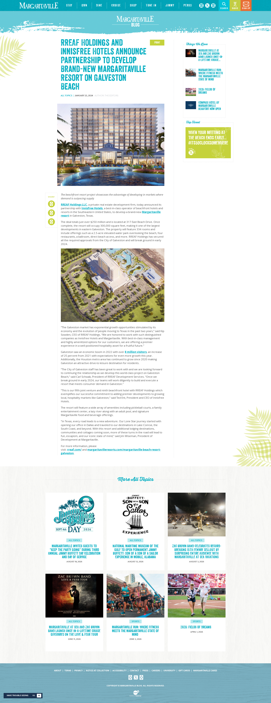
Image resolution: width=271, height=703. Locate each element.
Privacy (78, 671)
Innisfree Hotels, (92, 208)
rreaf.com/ (74, 449)
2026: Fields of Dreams (206, 91)
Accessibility (119, 671)
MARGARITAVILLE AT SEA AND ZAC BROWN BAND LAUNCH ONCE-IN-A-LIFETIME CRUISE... (210, 55)
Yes (33, 695)
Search (224, 8)
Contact (134, 671)
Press (145, 671)
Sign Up (246, 8)
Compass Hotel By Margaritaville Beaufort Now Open (209, 106)
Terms (67, 671)
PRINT (157, 42)
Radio (235, 8)
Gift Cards (184, 671)
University (169, 671)
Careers (155, 671)
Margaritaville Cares (205, 671)
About (57, 671)
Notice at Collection (97, 671)
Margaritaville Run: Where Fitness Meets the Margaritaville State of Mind (210, 75)
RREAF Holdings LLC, (74, 204)
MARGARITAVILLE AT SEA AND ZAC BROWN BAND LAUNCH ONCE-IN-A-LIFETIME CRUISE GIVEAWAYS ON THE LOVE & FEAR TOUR (74, 630)
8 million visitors (136, 352)
